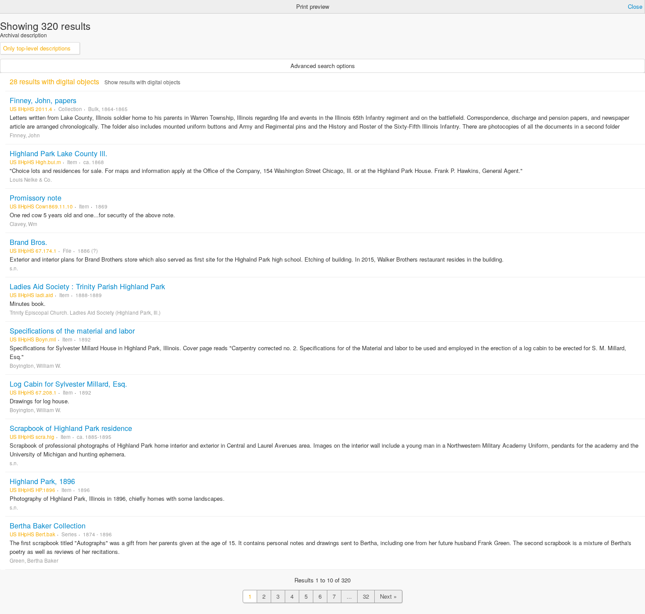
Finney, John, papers (43, 100)
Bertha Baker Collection (48, 525)
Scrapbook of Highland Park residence (71, 428)
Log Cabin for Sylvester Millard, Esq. (68, 383)
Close (635, 6)
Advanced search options (322, 65)
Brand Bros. (28, 242)
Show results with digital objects (142, 82)
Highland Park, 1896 (42, 481)
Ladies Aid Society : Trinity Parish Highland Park (87, 286)
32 (366, 596)
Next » (388, 596)
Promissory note (35, 197)
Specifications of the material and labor (72, 330)
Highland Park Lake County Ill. (59, 153)
